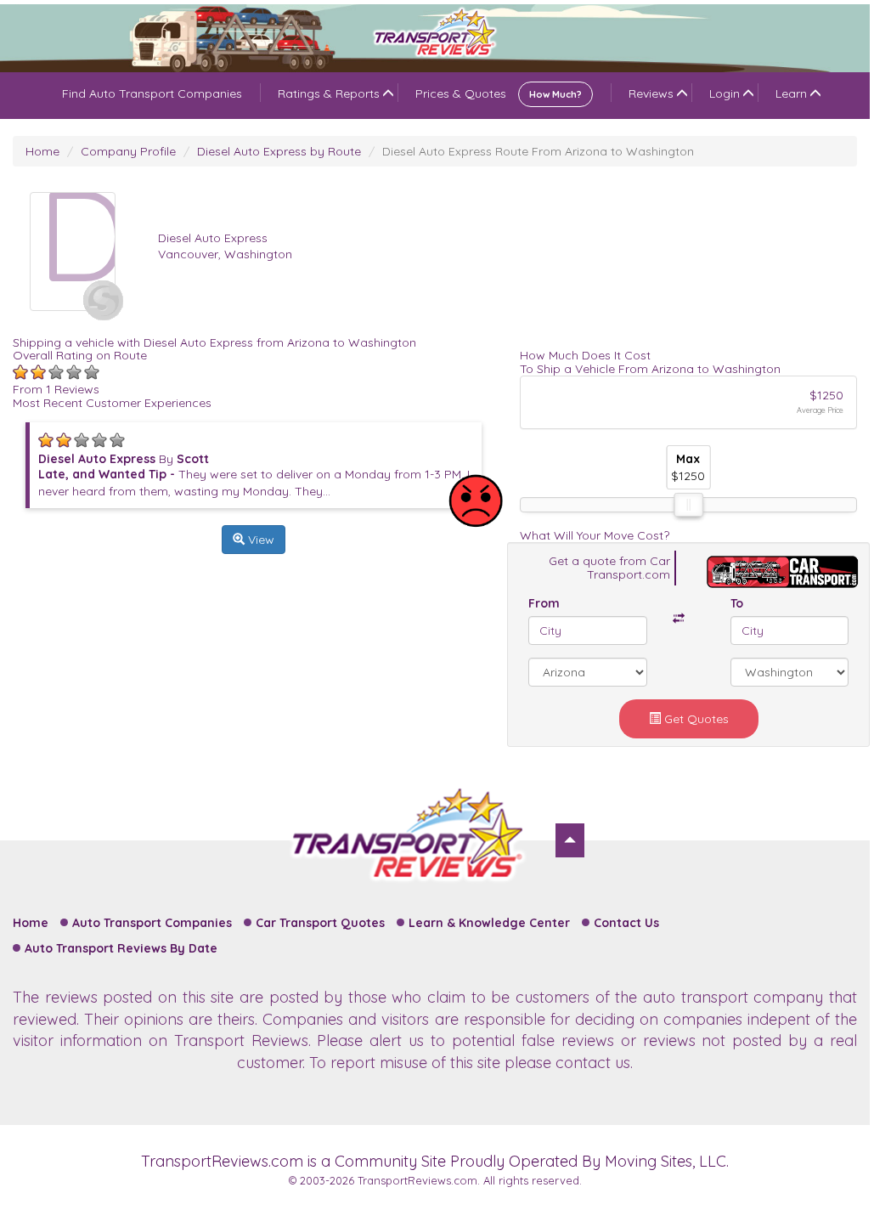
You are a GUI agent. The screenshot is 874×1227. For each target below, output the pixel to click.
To (736, 603)
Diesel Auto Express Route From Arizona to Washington (538, 151)
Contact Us (626, 922)
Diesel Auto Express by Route (279, 151)
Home (42, 151)
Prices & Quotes (498, 93)
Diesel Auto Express (213, 238)
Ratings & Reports (329, 93)
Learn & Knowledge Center (489, 922)
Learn (791, 93)
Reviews (651, 93)
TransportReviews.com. (419, 1180)
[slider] (688, 505)
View (259, 539)
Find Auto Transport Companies (152, 93)
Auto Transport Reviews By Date (121, 948)
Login (724, 93)
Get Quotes (695, 719)
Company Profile (128, 151)
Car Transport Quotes (320, 922)
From (544, 603)
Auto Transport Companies (152, 922)
